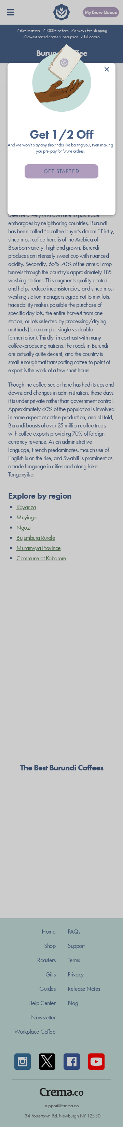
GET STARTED (62, 171)
